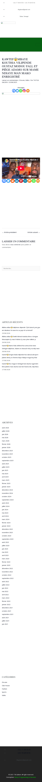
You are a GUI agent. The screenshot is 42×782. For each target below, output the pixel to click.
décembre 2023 (7, 529)
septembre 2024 (7, 500)
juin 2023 (5, 549)
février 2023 (6, 562)
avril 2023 (5, 555)
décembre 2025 (7, 451)
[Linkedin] (17, 181)
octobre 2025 (6, 457)
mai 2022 (5, 591)
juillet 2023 (5, 545)
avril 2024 (5, 516)
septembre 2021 (7, 614)
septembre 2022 (7, 578)
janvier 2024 (6, 526)
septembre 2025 (7, 460)
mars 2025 (5, 480)
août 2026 (5, 428)
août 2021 (5, 618)
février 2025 (6, 483)
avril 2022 (5, 595)
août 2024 (5, 503)
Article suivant (34, 232)
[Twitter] (17, 90)
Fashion (4, 689)
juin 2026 (5, 434)
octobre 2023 (6, 536)
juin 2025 (5, 470)
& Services (32, 777)
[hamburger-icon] (38, 44)
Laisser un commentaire (10, 80)
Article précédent (9, 232)
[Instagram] (24, 90)
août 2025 (5, 464)
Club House (6, 685)
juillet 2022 (5, 585)
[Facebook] (14, 90)
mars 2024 (5, 519)
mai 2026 (5, 437)
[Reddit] (12, 181)
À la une (22, 80)
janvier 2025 (6, 487)
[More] (28, 90)
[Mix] (29, 181)
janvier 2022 (6, 604)
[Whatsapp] (20, 90)
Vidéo (27, 80)
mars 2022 (5, 598)
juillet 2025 (5, 467)
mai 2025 (5, 474)
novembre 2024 (7, 493)
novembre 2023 (7, 532)
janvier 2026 (6, 447)
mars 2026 (5, 441)
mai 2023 (5, 552)
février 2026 (6, 444)
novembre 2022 (7, 572)
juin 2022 (5, 588)
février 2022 (6, 601)
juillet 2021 (5, 621)
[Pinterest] (21, 181)
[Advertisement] (21, 135)
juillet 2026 (5, 431)
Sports (4, 692)
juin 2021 (5, 624)
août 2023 (5, 542)
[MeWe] (25, 181)
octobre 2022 (6, 575)
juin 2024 (5, 510)
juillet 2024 (5, 506)
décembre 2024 (7, 490)
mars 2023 (5, 559)
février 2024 (6, 523)
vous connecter (15, 245)
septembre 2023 (7, 539)
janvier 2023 (6, 565)
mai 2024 (5, 513)
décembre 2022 (7, 568)
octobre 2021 (6, 611)
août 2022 (5, 581)
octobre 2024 (6, 496)
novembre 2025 (7, 454)
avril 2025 (5, 477)
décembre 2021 (7, 608)
